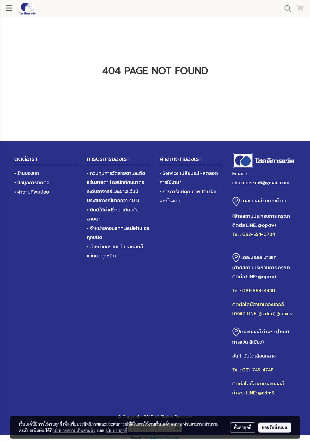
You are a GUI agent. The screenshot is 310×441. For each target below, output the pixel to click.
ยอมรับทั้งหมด (274, 427)
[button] (286, 8)
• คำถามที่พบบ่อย (31, 191)
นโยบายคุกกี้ (116, 430)
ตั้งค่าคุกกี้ (242, 427)
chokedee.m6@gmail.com (260, 182)
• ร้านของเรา (26, 173)
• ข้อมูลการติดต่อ (31, 182)
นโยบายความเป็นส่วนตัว (74, 430)
